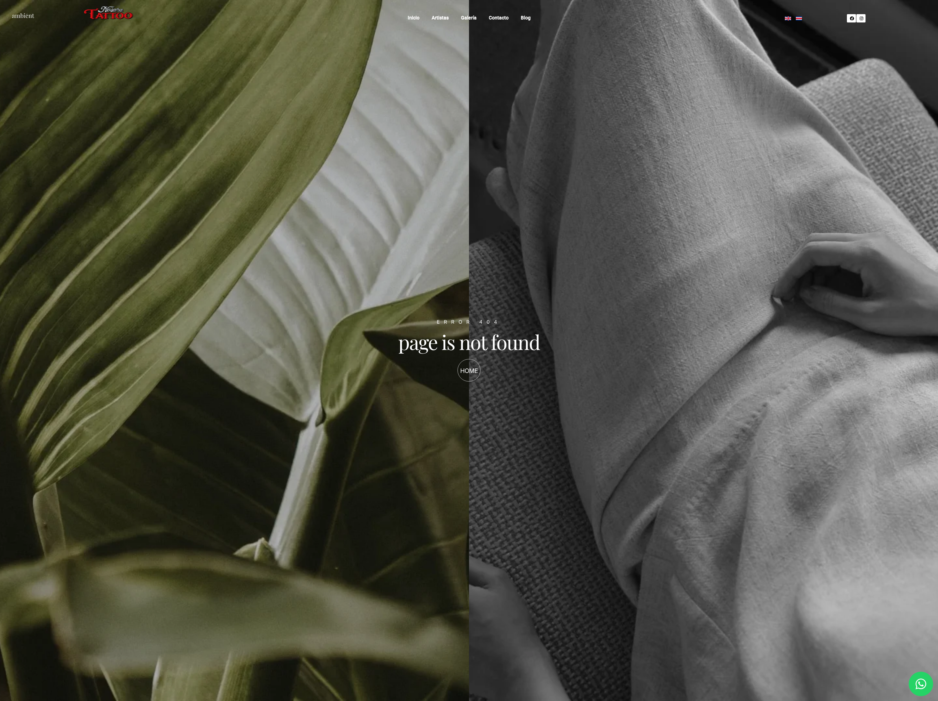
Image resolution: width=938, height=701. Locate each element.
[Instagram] (860, 18)
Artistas (440, 18)
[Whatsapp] (921, 684)
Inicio (413, 18)
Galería (469, 18)
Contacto (499, 18)
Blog (526, 18)
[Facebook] (851, 18)
